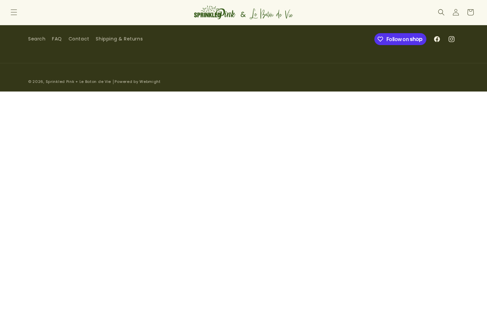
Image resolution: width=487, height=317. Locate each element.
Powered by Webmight (137, 81)
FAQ (57, 38)
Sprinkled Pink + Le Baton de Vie (78, 81)
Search (37, 38)
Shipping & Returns (119, 38)
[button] (14, 12)
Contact (79, 38)
